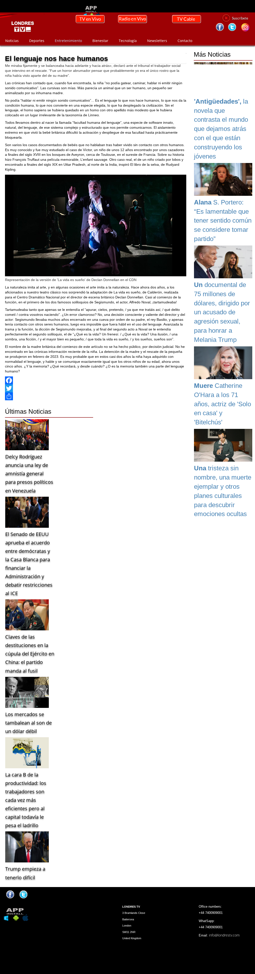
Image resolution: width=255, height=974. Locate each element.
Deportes (36, 40)
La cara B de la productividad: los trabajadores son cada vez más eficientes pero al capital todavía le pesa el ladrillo (25, 800)
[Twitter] (95, 388)
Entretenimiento (68, 40)
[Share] (95, 396)
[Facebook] (95, 380)
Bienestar (100, 40)
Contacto (185, 40)
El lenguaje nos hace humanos (56, 58)
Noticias (12, 40)
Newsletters (157, 40)
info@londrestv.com (224, 935)
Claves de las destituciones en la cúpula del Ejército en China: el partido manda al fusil (29, 653)
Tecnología (128, 40)
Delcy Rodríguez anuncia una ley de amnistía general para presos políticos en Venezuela (29, 473)
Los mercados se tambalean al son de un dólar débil (28, 722)
